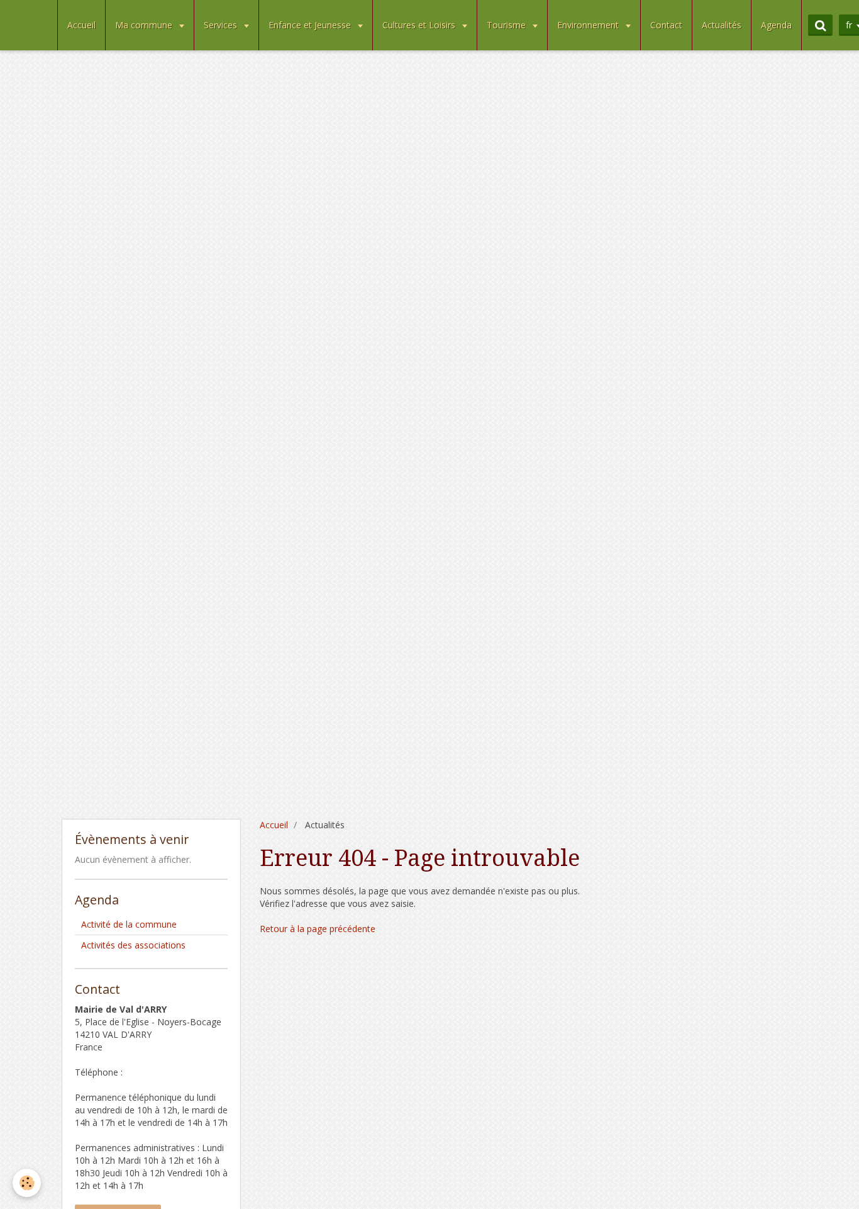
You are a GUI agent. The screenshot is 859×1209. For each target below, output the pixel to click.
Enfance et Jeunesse (311, 25)
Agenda (776, 25)
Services (222, 25)
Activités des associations (133, 945)
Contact (666, 25)
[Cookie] (27, 1183)
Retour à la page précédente (317, 929)
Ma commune (145, 25)
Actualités (721, 25)
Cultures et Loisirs (420, 25)
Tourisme (507, 25)
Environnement (589, 25)
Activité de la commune (129, 924)
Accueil (81, 25)
